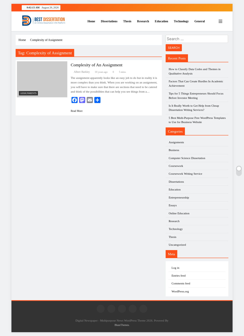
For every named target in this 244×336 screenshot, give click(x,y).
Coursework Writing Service (185, 173)
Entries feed (179, 275)
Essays (173, 205)
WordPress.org (180, 291)
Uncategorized (177, 244)
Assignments (28, 93)
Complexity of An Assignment (96, 64)
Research (143, 21)
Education (161, 21)
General (199, 21)
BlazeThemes (122, 324)
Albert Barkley (82, 71)
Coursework (176, 165)
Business (174, 150)
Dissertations (109, 21)
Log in (175, 267)
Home (91, 21)
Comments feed (181, 283)
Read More (77, 111)
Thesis (127, 21)
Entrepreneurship (179, 197)
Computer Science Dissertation (187, 158)
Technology (181, 21)
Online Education (179, 213)
